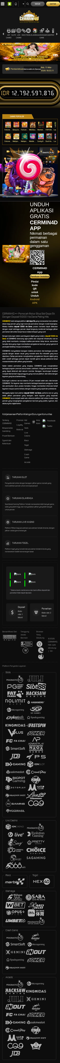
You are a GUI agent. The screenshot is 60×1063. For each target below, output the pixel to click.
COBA (46, 155)
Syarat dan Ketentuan (6, 442)
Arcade (47, 35)
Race (24, 35)
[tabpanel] (30, 52)
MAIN (8, 124)
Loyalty (19, 425)
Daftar (53, 4)
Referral (19, 429)
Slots (13, 35)
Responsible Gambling (7, 429)
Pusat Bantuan (8, 435)
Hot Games (8, 36)
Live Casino (18, 36)
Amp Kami (38, 422)
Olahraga (35, 35)
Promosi (53, 35)
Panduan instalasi (39, 276)
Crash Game (41, 36)
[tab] (47, 151)
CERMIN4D (6, 321)
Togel (28, 35)
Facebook (51, 420)
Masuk (37, 4)
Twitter (49, 426)
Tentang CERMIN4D (7, 422)
